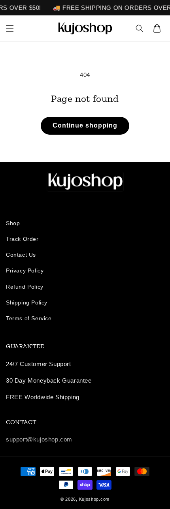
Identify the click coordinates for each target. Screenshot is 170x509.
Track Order (22, 239)
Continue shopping (85, 125)
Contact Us (21, 255)
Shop (13, 223)
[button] (10, 28)
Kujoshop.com (94, 499)
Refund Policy (24, 287)
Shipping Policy (26, 302)
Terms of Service (29, 318)
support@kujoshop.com (39, 439)
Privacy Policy (24, 270)
